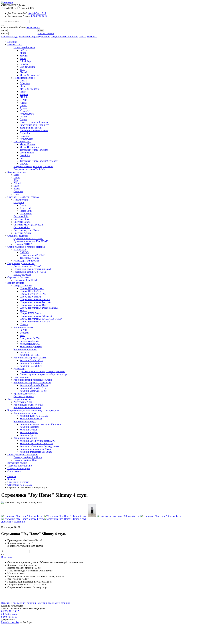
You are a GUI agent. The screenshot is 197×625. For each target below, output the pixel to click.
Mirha (16, 174)
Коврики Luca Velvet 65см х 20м (36, 443)
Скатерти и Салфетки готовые (23, 197)
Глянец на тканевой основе (34, 122)
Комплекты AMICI (30, 343)
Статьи (82, 36)
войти (40, 30)
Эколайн (24, 136)
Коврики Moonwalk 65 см (33, 388)
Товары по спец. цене (18, 468)
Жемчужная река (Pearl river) (34, 125)
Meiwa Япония (27, 144)
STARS (23, 100)
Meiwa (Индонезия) (30, 75)
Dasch (23, 205)
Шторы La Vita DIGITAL (33, 294)
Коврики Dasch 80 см (31, 366)
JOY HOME (26, 208)
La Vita (23, 330)
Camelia (24, 64)
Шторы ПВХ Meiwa (30, 296)
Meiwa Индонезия (29, 147)
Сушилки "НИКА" (24, 244)
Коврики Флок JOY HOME (34, 415)
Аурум (23, 108)
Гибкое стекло (21, 199)
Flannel (23, 72)
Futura (23, 58)
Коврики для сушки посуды (28, 404)
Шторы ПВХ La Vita (30, 291)
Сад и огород (14, 471)
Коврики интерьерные (25, 438)
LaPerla (23, 50)
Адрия (23, 102)
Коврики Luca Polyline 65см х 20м (37, 440)
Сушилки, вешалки (17, 235)
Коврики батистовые (31, 418)
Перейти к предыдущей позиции (18, 603)
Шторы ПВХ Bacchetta (32, 288)
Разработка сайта (10, 622)
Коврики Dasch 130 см (31, 360)
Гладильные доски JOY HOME (30, 271)
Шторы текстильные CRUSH (35, 321)
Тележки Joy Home (29, 258)
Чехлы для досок (22, 274)
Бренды (14, 36)
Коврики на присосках (25, 349)
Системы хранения (24, 396)
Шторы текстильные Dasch (34, 305)
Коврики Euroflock (29, 427)
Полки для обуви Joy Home (28, 457)
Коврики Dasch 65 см (31, 363)
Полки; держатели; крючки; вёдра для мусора (43, 374)
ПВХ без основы (22, 141)
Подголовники (21, 377)
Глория (23, 119)
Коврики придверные (25, 413)
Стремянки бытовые (18, 277)
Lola (22, 158)
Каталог (5, 36)
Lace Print (25, 155)
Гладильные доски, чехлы (20, 263)
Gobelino (18, 191)
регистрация (33, 27)
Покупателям (58, 36)
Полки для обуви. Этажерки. (22, 454)
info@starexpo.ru (9, 614)
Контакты (92, 36)
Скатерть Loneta (22, 222)
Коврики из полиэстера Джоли (36, 449)
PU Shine (24, 97)
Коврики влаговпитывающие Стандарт (40, 424)
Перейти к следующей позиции (53, 603)
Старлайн (25, 133)
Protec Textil (26, 210)
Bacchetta (24, 352)
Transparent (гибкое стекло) (34, 150)
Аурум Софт (26, 138)
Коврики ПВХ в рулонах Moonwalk (32, 382)
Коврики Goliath (28, 429)
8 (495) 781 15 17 (37, 13)
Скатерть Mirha (22, 227)
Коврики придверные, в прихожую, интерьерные (33, 410)
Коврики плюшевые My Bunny (36, 451)
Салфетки (19, 202)
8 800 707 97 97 (39, 16)
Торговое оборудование (19, 465)
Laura (16, 194)
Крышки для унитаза (25, 393)
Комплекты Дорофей (31, 346)
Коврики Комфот (29, 432)
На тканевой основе (24, 77)
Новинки (24, 36)
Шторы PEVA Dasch (30, 313)
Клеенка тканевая (16, 172)
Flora (22, 86)
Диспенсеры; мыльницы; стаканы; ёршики (42, 371)
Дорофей (24, 332)
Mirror (23, 53)
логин (4, 30)
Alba (16, 180)
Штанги (24, 324)
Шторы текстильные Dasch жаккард (39, 307)
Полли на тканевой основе (34, 130)
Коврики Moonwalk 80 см (33, 391)
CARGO (24, 252)
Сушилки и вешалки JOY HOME (31, 241)
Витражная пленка (17, 463)
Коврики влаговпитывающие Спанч (33, 379)
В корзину (6, 557)
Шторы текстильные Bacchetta (36, 302)
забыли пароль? (46, 33)
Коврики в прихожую (25, 421)
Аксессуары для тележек (26, 260)
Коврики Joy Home (30, 355)
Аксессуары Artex (23, 402)
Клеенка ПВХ (14, 44)
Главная (11, 476)
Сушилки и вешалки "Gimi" (28, 238)
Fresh (22, 335)
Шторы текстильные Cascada (35, 299)
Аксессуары (20, 368)
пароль (4, 33)
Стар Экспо (26, 213)
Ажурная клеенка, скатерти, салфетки (33, 166)
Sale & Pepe (26, 61)
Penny (23, 91)
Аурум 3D (25, 111)
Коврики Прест (28, 435)
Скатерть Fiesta (21, 219)
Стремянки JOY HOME (26, 280)
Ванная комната (15, 282)
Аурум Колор (27, 114)
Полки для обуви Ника (26, 460)
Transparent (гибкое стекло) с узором (39, 161)
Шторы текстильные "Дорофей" (37, 316)
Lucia (16, 186)
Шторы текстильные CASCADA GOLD (41, 319)
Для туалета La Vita (30, 338)
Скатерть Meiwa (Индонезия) (29, 224)
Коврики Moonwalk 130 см (34, 385)
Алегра (23, 80)
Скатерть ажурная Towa (26, 230)
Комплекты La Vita (30, 341)
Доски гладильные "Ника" (27, 266)
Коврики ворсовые (23, 327)
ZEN (22, 69)
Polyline (24, 94)
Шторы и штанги (23, 285)
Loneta (17, 177)
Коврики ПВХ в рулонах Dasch (30, 357)
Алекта (23, 105)
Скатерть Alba (21, 216)
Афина (23, 116)
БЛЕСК (24, 163)
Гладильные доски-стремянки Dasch (33, 269)
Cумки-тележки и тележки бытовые (26, 246)
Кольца (23, 310)
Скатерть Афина (22, 233)
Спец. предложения (39, 36)
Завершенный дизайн (31, 127)
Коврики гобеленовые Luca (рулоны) (39, 446)
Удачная (24, 55)
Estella (17, 188)
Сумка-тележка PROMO (32, 255)
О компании (71, 36)
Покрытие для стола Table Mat (29, 169)
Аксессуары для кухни (19, 399)
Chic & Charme (27, 66)
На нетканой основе (24, 47)
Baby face (25, 83)
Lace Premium (27, 152)
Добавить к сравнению (13, 521)
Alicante (18, 183)
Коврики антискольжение (27, 407)
